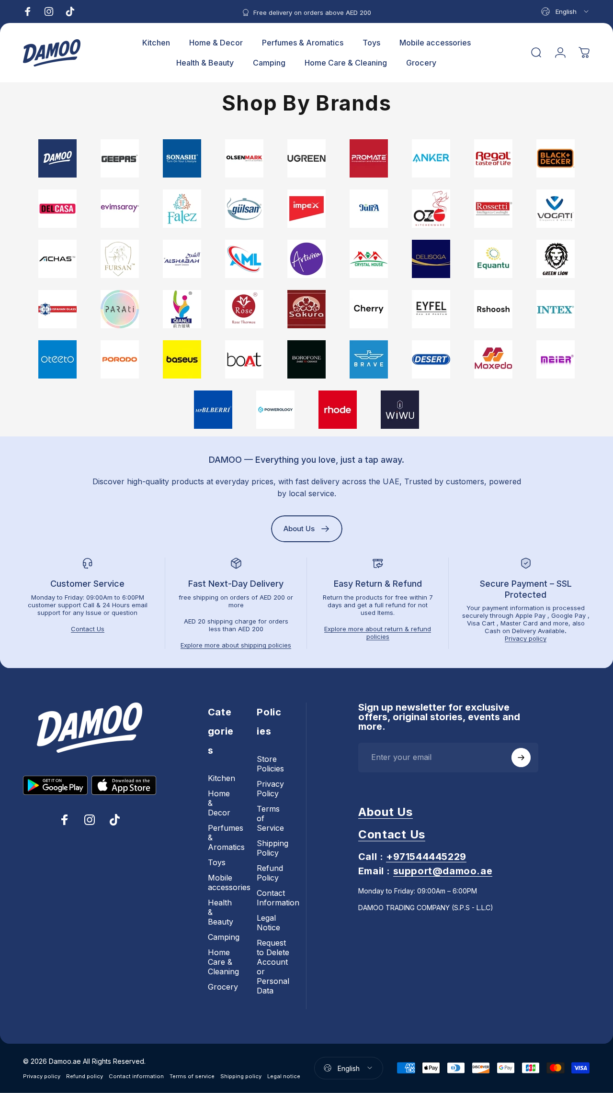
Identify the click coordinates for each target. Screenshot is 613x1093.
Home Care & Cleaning (223, 962)
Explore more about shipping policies (236, 645)
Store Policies (270, 763)
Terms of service (192, 1075)
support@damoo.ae (443, 871)
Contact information (136, 1075)
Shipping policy (240, 1075)
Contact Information (278, 897)
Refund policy (84, 1075)
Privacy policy (525, 638)
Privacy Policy (270, 788)
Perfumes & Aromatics (226, 837)
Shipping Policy (272, 848)
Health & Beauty (220, 912)
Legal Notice (268, 922)
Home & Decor (219, 803)
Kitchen (221, 778)
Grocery (223, 987)
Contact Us (87, 629)
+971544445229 (426, 856)
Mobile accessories (229, 882)
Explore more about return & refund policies (377, 632)
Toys (217, 862)
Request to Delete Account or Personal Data (273, 966)
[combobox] (565, 11)
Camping (223, 937)
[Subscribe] (521, 757)
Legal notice (283, 1075)
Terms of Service (270, 818)
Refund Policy (270, 872)
